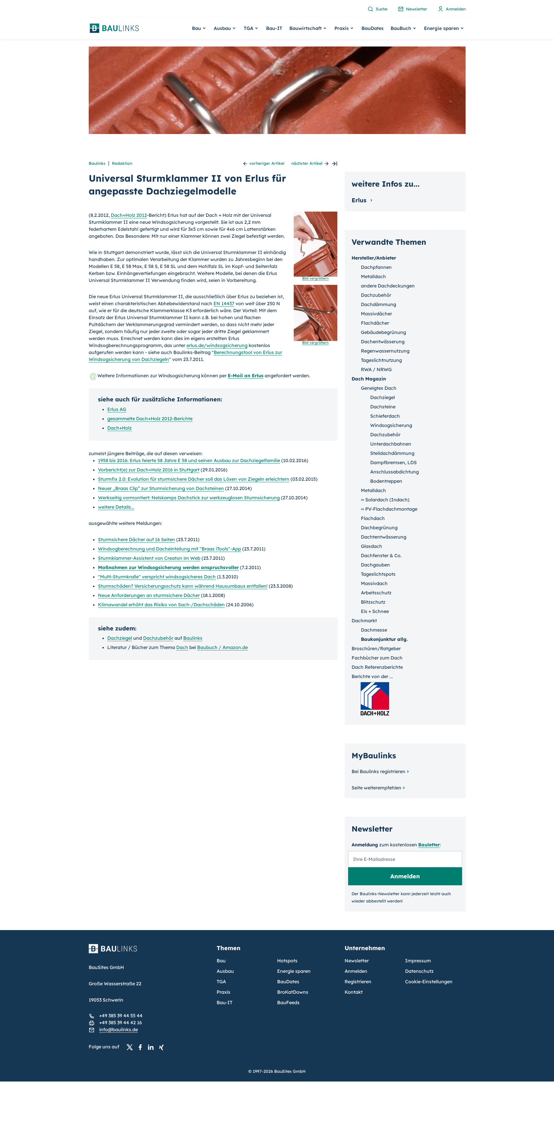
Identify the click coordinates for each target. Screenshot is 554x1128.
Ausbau (225, 971)
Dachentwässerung (383, 341)
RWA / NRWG (376, 369)
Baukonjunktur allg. (384, 639)
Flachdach (373, 518)
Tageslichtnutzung (381, 360)
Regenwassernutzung (385, 351)
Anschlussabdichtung (394, 472)
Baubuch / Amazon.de (222, 647)
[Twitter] (131, 1047)
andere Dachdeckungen (388, 286)
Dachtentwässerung (383, 537)
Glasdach (371, 546)
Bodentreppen (386, 481)
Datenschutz (419, 971)
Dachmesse (374, 630)
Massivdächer (376, 314)
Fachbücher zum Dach (377, 658)
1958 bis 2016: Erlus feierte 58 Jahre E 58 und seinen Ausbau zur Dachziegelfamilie (189, 460)
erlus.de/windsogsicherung (216, 345)
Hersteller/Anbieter (374, 258)
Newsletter (357, 960)
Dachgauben (375, 565)
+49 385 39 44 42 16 (120, 1022)
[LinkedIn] (152, 1047)
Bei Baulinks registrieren (378, 771)
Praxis (223, 992)
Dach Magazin (369, 379)
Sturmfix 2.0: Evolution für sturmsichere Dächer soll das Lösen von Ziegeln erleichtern (193, 479)
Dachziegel (119, 638)
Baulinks (97, 163)
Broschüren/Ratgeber (376, 648)
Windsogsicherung (391, 425)
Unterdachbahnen (390, 444)
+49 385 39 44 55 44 (120, 1015)
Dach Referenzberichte (377, 667)
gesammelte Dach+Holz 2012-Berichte (150, 418)
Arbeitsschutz (376, 593)
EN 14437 (223, 303)
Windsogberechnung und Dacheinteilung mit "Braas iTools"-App (169, 549)
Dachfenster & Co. (381, 555)
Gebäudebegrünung (383, 332)
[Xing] (163, 1047)
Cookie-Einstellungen (429, 981)
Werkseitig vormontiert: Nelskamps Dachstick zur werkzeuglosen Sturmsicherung (189, 497)
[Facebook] (142, 1047)
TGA (221, 981)
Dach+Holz (119, 428)
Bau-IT (274, 28)
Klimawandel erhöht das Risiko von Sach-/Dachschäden (161, 604)
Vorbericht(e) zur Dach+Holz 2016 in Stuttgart (148, 470)
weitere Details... (116, 507)
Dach (182, 647)
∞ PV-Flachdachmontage (389, 509)
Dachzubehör (158, 638)
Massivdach (374, 583)
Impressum (418, 960)
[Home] (149, 952)
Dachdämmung (378, 304)
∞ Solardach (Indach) (385, 500)
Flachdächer (375, 323)
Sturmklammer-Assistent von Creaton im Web (149, 558)
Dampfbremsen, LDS (393, 462)
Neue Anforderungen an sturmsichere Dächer (149, 595)
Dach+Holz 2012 (129, 215)
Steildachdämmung (392, 453)
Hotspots (287, 960)
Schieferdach (385, 416)
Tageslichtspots (378, 574)
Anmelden (356, 971)
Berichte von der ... (372, 676)
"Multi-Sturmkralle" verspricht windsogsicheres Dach (157, 577)
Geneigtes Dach (378, 388)
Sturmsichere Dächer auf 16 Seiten (136, 539)
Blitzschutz (373, 602)
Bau (221, 960)
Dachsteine (383, 407)
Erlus (360, 200)
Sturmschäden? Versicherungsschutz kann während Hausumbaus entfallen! (183, 586)
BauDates (372, 28)
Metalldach (373, 276)
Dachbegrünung (379, 527)
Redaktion (122, 163)
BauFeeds (288, 1002)
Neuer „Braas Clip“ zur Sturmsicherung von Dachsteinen (161, 488)
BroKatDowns (292, 992)
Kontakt (354, 992)
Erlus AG (116, 409)
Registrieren (358, 981)
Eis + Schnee (375, 611)
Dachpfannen (376, 267)
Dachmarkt (364, 620)
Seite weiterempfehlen (376, 788)
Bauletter (429, 845)
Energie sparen (294, 971)
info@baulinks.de (118, 1029)
